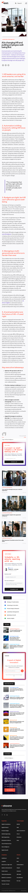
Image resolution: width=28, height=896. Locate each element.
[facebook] (2, 814)
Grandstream (20, 877)
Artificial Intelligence (9, 439)
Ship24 (18, 867)
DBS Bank (19, 874)
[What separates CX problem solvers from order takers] (14, 522)
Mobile (18, 824)
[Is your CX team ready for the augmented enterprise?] (14, 496)
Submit (22, 670)
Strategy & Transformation (13, 602)
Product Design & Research (13, 608)
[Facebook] (3, 65)
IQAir (18, 858)
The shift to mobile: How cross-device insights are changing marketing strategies (17, 738)
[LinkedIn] (8, 65)
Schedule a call (14, 461)
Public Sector (5, 871)
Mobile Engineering (6, 833)
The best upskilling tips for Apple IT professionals (16, 631)
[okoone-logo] (7, 805)
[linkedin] (7, 814)
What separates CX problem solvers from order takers (13, 541)
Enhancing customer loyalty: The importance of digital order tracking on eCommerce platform (17, 706)
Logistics (4, 861)
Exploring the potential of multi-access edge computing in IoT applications (17, 714)
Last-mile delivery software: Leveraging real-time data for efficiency (16, 690)
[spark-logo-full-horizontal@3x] (5, 1)
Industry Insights (10, 618)
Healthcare (4, 858)
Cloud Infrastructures (6, 843)
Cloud (18, 833)
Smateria (19, 871)
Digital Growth (5, 850)
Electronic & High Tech (7, 864)
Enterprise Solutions (6, 840)
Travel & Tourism (5, 884)
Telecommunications (6, 874)
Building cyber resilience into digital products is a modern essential (16, 647)
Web (18, 827)
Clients (18, 854)
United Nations (20, 864)
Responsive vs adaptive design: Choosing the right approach (17, 698)
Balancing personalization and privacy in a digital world (17, 722)
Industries (4, 854)
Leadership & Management (8, 39)
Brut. (18, 861)
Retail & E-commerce (6, 877)
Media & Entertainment (7, 867)
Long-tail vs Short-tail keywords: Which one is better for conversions (17, 730)
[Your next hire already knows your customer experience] (14, 471)
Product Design (5, 830)
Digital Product (5, 827)
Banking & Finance (6, 880)
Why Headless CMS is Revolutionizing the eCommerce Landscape (15, 639)
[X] (5, 65)
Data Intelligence (5, 846)
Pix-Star (18, 880)
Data (18, 840)
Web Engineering (5, 837)
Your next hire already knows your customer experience (12, 490)
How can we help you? (10, 580)
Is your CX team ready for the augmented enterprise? (11, 515)
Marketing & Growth (11, 615)
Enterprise (19, 837)
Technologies (20, 820)
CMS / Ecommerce (21, 830)
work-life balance (6, 234)
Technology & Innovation (12, 605)
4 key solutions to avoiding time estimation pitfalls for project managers (17, 746)
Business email (8, 574)
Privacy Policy (23, 890)
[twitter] (4, 814)
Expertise (4, 820)
